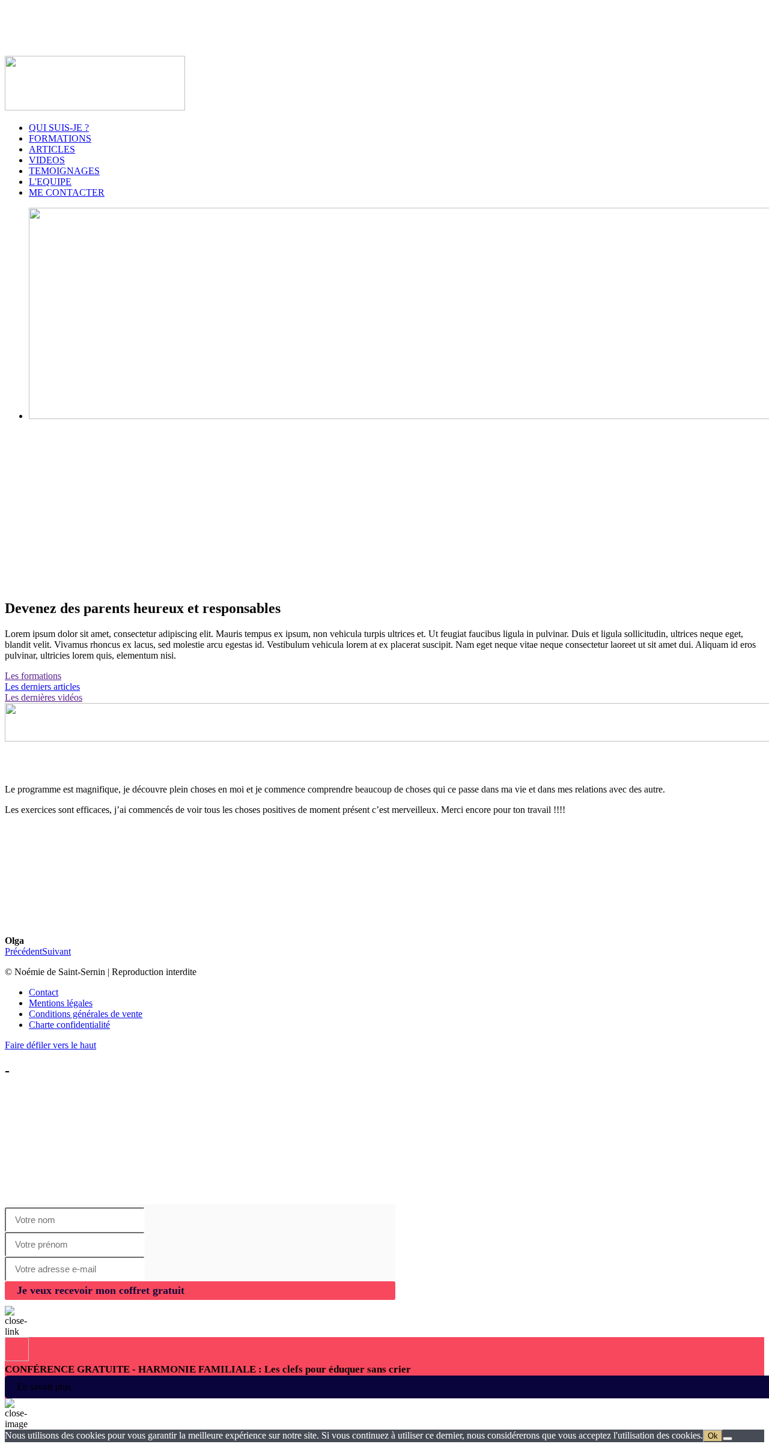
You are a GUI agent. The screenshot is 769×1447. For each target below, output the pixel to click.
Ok (713, 1435)
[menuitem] (396, 992)
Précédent (23, 951)
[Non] (727, 1438)
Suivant (56, 951)
